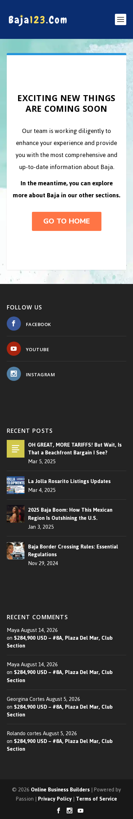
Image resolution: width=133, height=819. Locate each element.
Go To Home (66, 221)
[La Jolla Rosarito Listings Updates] (15, 485)
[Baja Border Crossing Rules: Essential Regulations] (15, 550)
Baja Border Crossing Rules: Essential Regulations (73, 550)
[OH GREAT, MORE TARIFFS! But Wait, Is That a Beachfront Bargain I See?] (15, 449)
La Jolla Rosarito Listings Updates (69, 481)
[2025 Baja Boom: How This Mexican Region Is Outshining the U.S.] (15, 514)
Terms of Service (96, 799)
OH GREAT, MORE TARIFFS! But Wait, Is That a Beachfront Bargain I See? (75, 449)
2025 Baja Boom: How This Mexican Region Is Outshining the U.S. (70, 514)
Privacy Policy (55, 799)
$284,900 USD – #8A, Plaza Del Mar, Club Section (60, 642)
